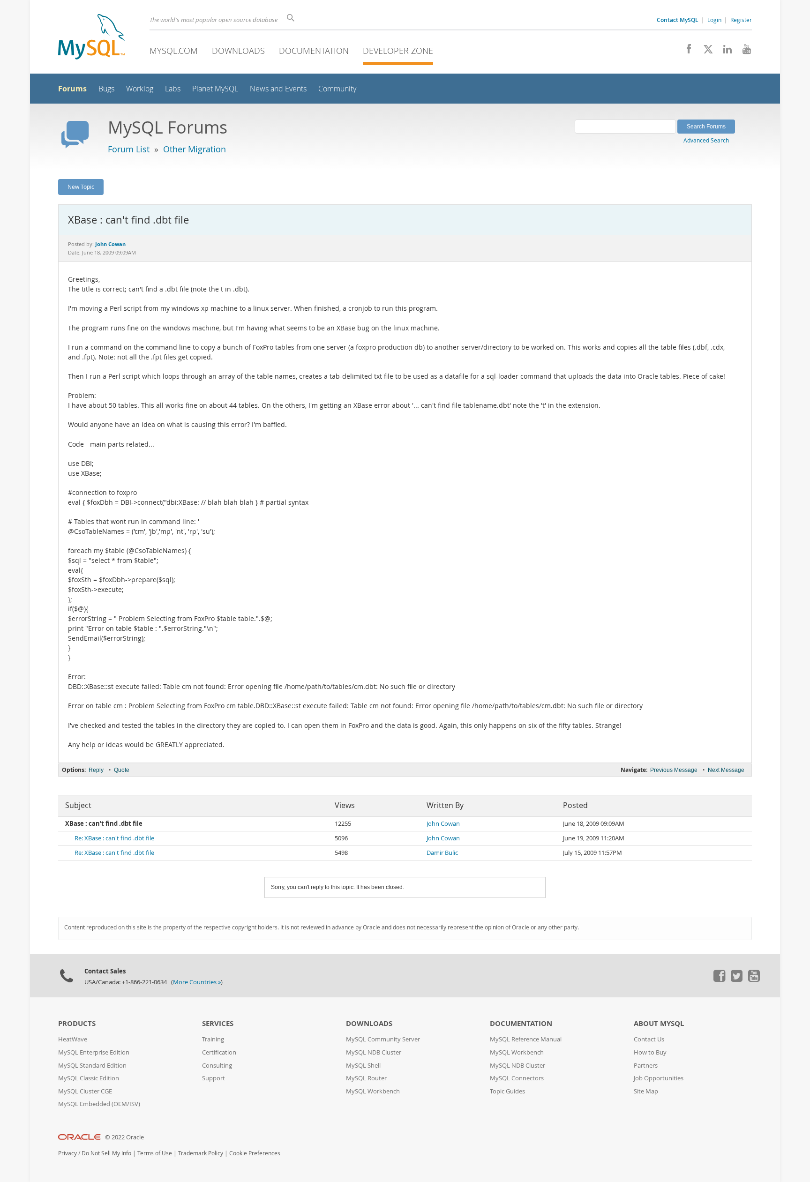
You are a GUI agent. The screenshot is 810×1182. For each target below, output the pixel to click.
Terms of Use (154, 1153)
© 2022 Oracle (124, 1137)
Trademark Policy (200, 1153)
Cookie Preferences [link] (254, 1153)
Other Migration (194, 149)
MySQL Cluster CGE (85, 1091)
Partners (646, 1066)
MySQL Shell (363, 1066)
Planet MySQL (215, 89)
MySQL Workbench (373, 1091)
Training (213, 1039)
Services (217, 1023)
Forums (72, 88)
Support (213, 1078)
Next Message (726, 770)
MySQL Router (366, 1078)
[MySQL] (91, 38)
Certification (219, 1052)
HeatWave (72, 1039)
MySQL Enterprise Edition (93, 1052)
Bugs (106, 89)
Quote (121, 770)
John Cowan (443, 824)
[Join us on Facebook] (685, 51)
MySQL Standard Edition (92, 1066)
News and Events (278, 89)
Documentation (314, 50)
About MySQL (659, 1023)
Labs (172, 89)
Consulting (217, 1066)
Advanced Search (706, 140)
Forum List (129, 149)
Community (337, 89)
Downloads (238, 50)
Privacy (67, 1153)
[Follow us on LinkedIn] (724, 51)
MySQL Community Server (383, 1039)
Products (77, 1023)
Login (714, 19)
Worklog (139, 89)
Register (741, 19)
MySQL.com (174, 50)
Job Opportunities (658, 1078)
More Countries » (197, 982)
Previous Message (674, 770)
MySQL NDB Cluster (373, 1052)
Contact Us (649, 1039)
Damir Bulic (442, 853)
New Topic (81, 186)
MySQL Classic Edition (88, 1078)
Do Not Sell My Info (106, 1153)
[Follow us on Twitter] (736, 979)
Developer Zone (398, 50)
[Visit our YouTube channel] (743, 51)
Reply (96, 770)
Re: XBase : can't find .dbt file (114, 838)
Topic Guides (507, 1091)
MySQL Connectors (517, 1078)
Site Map (646, 1091)
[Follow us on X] (704, 51)
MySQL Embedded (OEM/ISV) (99, 1104)
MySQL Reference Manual (526, 1039)
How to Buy (650, 1052)
